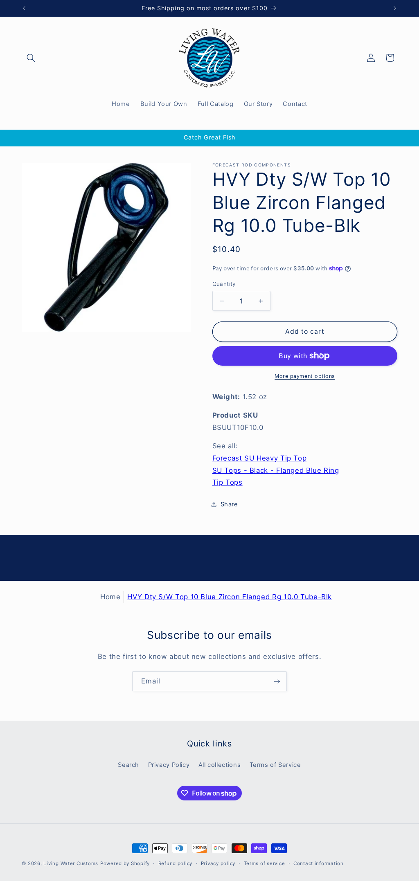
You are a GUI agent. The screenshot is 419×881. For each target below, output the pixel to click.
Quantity (224, 284)
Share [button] (229, 504)
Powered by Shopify (125, 863)
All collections (219, 765)
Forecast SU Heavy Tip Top (259, 458)
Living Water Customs (70, 863)
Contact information (318, 863)
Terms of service (264, 863)
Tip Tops (227, 482)
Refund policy (175, 863)
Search (128, 765)
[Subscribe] (277, 681)
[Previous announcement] (24, 8)
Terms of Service (275, 765)
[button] (31, 57)
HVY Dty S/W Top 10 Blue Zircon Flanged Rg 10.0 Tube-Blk (229, 597)
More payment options (305, 376)
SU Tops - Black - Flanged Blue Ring (275, 470)
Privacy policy (218, 863)
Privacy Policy (169, 765)
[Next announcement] (395, 8)
